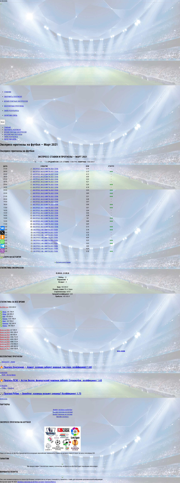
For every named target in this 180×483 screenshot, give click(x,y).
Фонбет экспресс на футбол (62, 410)
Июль (4, 312)
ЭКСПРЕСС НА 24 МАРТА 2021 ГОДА (45, 187)
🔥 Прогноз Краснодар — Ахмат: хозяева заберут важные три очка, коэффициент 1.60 (46, 367)
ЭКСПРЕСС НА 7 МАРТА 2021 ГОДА (45, 235)
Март (4, 321)
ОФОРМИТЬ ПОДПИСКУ (13, 97)
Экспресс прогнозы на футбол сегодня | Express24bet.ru (36, 482)
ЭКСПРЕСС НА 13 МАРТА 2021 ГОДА (45, 218)
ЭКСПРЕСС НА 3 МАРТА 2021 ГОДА (45, 246)
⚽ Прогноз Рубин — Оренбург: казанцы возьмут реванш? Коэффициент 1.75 (40, 393)
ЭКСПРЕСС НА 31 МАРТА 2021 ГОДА (45, 169)
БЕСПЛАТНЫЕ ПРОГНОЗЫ (14, 106)
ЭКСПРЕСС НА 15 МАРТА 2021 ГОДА (45, 213)
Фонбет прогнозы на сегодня (62, 414)
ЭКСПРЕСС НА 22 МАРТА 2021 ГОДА (45, 193)
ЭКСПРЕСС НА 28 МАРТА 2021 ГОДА (45, 177)
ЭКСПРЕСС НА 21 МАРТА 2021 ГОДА (45, 196)
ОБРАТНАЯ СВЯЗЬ (10, 115)
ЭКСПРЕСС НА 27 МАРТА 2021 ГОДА (45, 179)
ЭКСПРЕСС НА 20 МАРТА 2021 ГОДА (45, 199)
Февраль (5, 323)
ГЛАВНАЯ (7, 92)
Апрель (4, 319)
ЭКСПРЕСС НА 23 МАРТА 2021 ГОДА (45, 190)
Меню (2, 122)
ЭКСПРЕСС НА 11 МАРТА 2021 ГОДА (45, 224)
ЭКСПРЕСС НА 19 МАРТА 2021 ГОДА (45, 202)
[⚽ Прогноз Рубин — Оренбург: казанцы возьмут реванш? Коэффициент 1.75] (7, 388)
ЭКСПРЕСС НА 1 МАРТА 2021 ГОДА (45, 251)
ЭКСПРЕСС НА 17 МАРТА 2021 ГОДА (45, 208)
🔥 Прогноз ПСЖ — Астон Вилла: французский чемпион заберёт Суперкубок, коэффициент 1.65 (51, 380)
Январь (4, 326)
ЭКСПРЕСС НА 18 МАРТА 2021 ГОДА (45, 205)
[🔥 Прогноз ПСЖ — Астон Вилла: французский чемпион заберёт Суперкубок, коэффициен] (8, 375)
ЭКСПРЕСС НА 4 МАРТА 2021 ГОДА (45, 243)
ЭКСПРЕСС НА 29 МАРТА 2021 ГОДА (45, 174)
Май (3, 316)
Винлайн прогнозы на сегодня (62, 412)
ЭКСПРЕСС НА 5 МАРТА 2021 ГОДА (45, 240)
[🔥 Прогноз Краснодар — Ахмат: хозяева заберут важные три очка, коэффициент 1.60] (7, 362)
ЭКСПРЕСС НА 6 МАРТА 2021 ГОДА (45, 238)
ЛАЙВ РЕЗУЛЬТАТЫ (11, 111)
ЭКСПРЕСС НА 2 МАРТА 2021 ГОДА (45, 249)
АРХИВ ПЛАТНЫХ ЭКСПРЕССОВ (16, 101)
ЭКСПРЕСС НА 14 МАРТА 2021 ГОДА (45, 215)
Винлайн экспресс (62, 417)
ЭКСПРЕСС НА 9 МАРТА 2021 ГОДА (45, 230)
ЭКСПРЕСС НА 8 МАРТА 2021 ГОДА (45, 233)
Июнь (4, 314)
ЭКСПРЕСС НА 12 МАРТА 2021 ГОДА (45, 221)
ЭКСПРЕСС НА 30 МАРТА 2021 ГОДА (45, 171)
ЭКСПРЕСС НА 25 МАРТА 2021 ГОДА (45, 185)
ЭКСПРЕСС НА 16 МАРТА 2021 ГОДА (45, 210)
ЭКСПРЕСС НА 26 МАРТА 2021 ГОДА (45, 182)
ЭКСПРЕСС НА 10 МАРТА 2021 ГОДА (45, 227)
